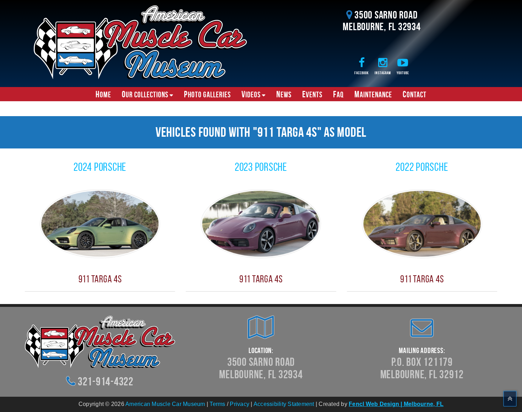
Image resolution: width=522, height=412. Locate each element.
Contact (414, 94)
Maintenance (373, 94)
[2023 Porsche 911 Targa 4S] (261, 223)
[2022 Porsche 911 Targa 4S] (422, 223)
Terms (217, 404)
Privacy (239, 404)
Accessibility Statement (284, 404)
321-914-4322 (106, 381)
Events (312, 94)
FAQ (338, 94)
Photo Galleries (207, 94)
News (284, 94)
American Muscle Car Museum (165, 404)
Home (103, 94)
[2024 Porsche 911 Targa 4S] (100, 223)
